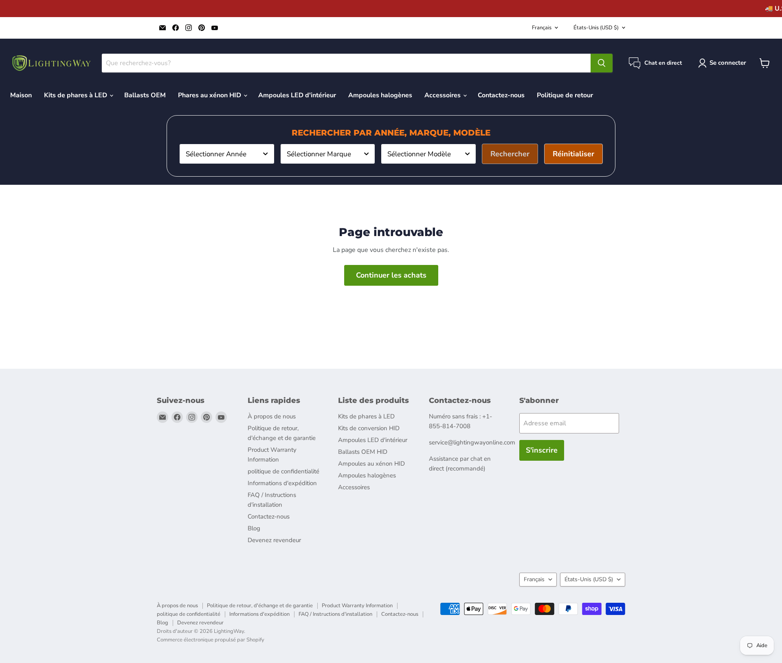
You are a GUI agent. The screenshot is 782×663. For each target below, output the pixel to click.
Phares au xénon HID (210, 95)
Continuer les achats (391, 275)
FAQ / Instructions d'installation (335, 614)
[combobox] (227, 154)
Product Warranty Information (357, 605)
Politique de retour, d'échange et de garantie (260, 605)
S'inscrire (542, 450)
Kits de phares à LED (76, 95)
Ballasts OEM (145, 95)
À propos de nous (272, 416)
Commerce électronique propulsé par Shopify (210, 639)
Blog (254, 528)
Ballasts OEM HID (362, 452)
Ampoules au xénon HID (371, 464)
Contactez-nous (501, 95)
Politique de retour (565, 95)
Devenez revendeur (274, 540)
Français (541, 27)
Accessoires (443, 95)
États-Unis (596, 27)
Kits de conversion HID (369, 428)
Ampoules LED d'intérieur (297, 95)
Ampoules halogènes (380, 95)
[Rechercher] (602, 63)
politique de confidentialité (283, 471)
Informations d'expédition (282, 483)
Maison (21, 95)
